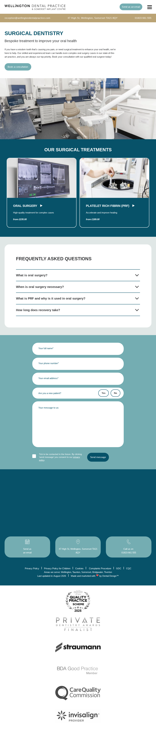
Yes (103, 393)
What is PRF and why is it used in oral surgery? (50, 298)
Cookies (79, 568)
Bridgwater (97, 572)
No (115, 393)
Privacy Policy (32, 568)
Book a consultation (18, 66)
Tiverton (108, 572)
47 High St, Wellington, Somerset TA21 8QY (93, 18)
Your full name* (45, 348)
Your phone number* (48, 363)
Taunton (76, 572)
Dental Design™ (110, 576)
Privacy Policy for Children (57, 568)
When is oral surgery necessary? (40, 287)
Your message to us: (48, 407)
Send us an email (131, 6)
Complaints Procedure (100, 568)
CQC (128, 568)
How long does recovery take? (38, 310)
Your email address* (48, 378)
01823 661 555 (143, 18)
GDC (118, 568)
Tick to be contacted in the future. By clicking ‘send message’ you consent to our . (60, 457)
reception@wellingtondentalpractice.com (27, 18)
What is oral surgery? (31, 275)
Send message (98, 457)
